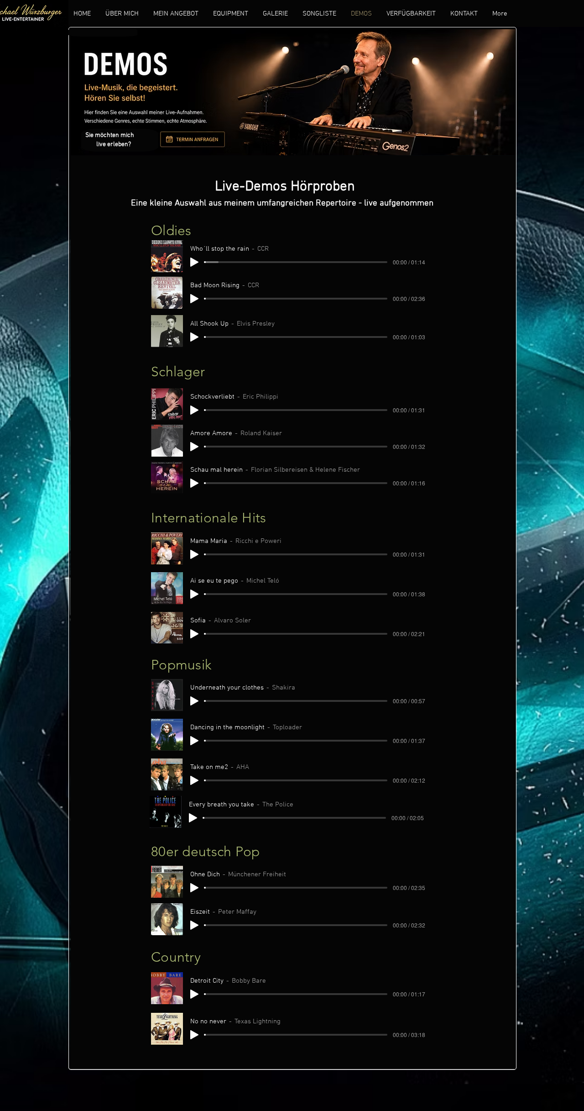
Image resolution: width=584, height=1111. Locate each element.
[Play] (194, 262)
